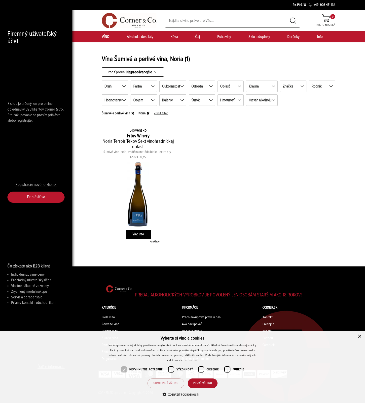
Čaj (197, 37)
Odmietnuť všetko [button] (165, 383)
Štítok (195, 100)
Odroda (197, 86)
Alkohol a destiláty (140, 37)
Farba (137, 86)
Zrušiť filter (161, 113)
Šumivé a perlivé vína (116, 113)
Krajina (254, 86)
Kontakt (267, 317)
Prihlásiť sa (36, 197)
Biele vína (108, 317)
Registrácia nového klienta (36, 185)
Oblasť (225, 86)
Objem (138, 100)
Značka (288, 86)
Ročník (317, 86)
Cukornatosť (171, 86)
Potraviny (224, 37)
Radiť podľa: (130, 72)
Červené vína (110, 324)
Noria (142, 113)
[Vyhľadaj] (293, 20)
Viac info (138, 234)
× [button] (359, 336)
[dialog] (182, 367)
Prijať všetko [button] (202, 383)
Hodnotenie (113, 100)
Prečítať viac (191, 360)
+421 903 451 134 (324, 5)
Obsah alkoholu (260, 100)
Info (320, 37)
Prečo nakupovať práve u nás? (201, 317)
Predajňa (268, 324)
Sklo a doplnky (259, 37)
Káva (174, 37)
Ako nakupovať (192, 324)
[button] (182, 394)
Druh (108, 86)
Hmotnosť (227, 100)
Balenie (167, 100)
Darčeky (293, 37)
